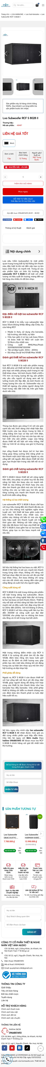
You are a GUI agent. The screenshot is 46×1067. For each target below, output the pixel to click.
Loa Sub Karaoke (33, 14)
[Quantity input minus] (5, 177)
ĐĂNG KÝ (31, 932)
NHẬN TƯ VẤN (11, 789)
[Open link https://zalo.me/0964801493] (28, 219)
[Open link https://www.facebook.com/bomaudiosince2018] (7, 219)
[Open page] (5, 5)
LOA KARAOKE (18, 14)
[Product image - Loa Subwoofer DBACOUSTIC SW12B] (12, 822)
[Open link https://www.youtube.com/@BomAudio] (17, 219)
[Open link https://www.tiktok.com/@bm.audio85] (38, 219)
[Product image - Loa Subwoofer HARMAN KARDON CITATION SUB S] (33, 822)
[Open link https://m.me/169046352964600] (43, 533)
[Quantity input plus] (40, 177)
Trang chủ (6, 14)
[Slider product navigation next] (40, 833)
